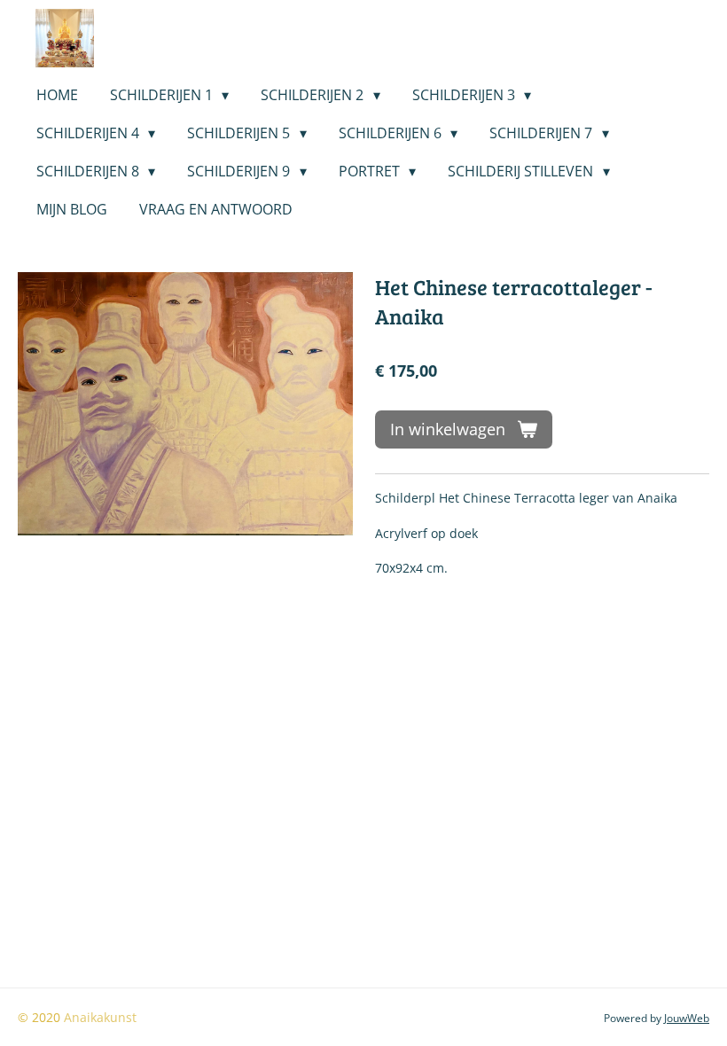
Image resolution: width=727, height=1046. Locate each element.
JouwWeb (686, 1018)
